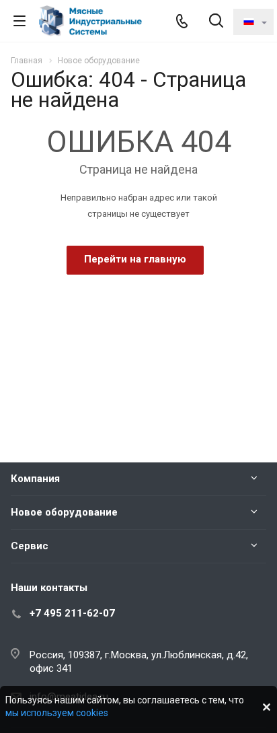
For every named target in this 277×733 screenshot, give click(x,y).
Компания (35, 479)
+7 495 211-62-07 (72, 613)
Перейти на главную (135, 259)
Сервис (29, 546)
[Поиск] (216, 22)
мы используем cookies (56, 712)
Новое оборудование (64, 512)
